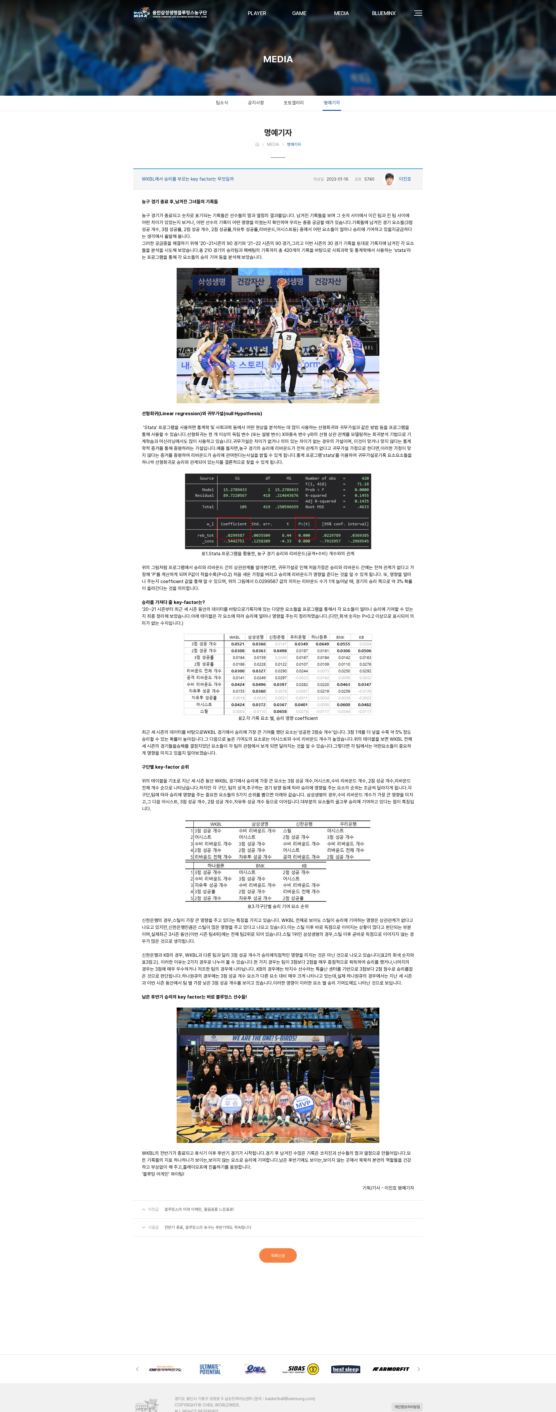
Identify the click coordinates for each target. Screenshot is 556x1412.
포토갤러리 (294, 103)
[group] (176, 1369)
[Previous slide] (139, 1369)
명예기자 (332, 103)
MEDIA (273, 144)
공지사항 (256, 103)
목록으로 (278, 1255)
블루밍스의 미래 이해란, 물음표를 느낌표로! (199, 1209)
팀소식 (222, 103)
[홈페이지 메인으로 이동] (257, 144)
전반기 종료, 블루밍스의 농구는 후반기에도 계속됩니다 (207, 1227)
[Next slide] (417, 1369)
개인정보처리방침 (407, 1407)
